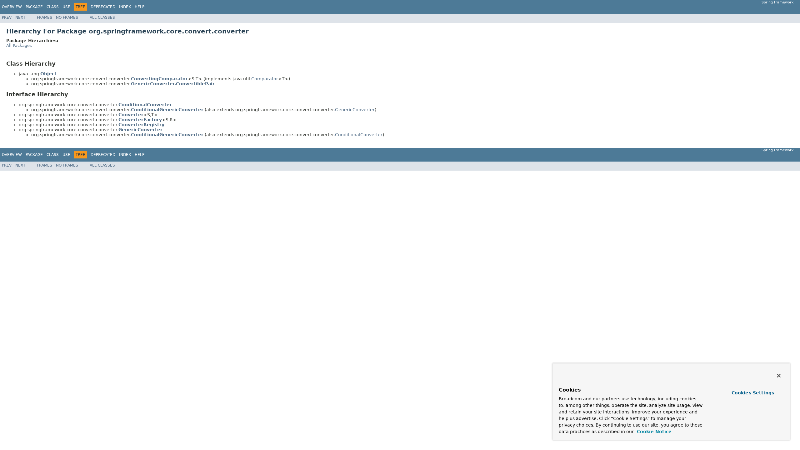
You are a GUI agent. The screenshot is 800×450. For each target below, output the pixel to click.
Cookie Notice (653, 431)
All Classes (102, 17)
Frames (44, 17)
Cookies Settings (753, 392)
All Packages (19, 45)
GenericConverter (355, 109)
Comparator (264, 78)
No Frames (67, 17)
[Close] (779, 375)
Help (139, 7)
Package (34, 7)
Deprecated (103, 7)
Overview (12, 7)
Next (20, 17)
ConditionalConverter (358, 134)
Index (125, 7)
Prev (7, 17)
